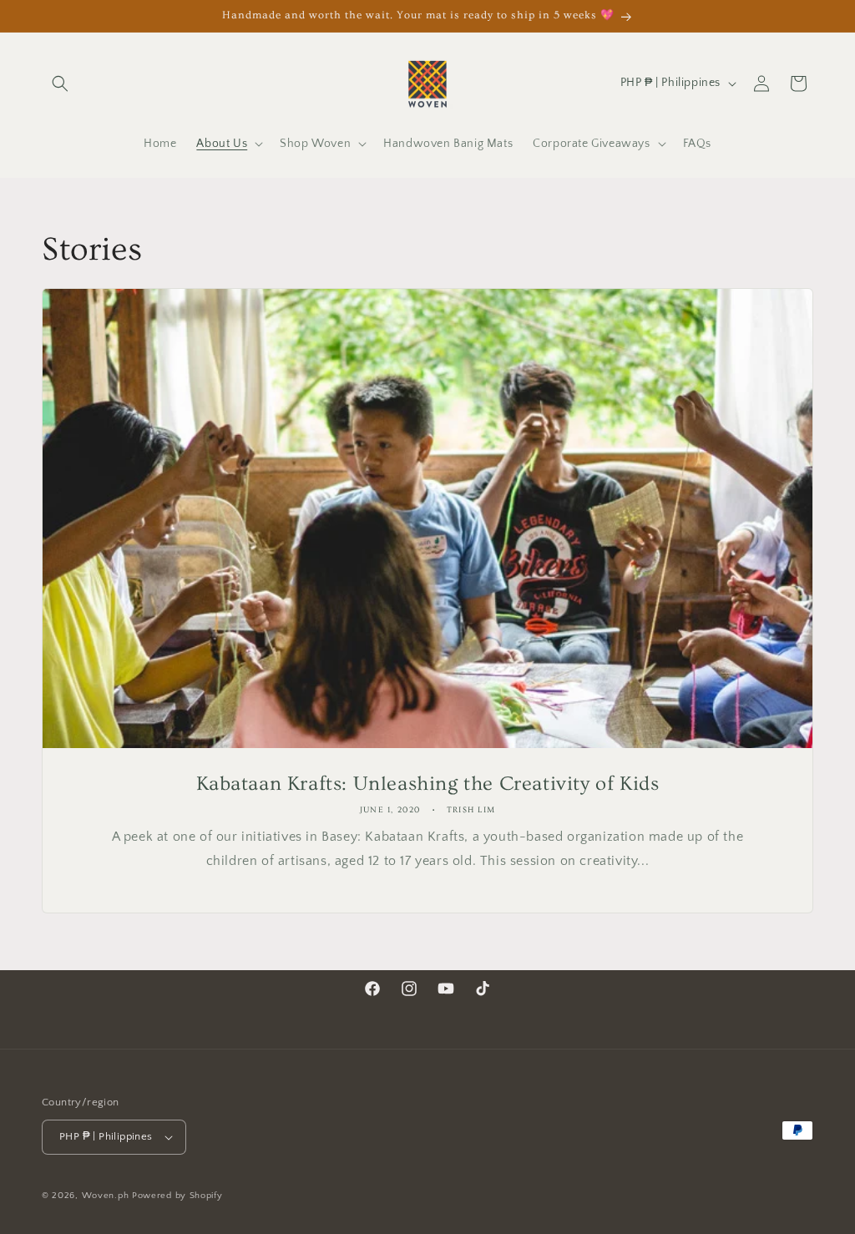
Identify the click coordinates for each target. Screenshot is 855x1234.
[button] (60, 83)
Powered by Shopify (177, 1196)
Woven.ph (105, 1196)
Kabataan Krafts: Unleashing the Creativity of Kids (428, 783)
